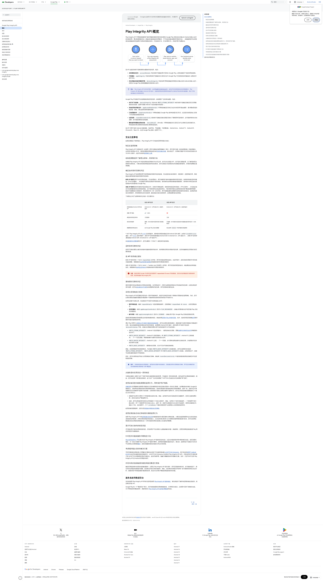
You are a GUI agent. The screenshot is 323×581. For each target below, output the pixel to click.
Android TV (127, 557)
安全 (26, 552)
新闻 (26, 557)
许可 (33, 577)
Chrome (53, 569)
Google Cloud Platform (73, 569)
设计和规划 (32, 2)
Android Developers (130, 25)
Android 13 (177, 557)
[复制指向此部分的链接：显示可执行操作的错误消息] (147, 426)
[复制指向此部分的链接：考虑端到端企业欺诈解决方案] (149, 449)
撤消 (139, 444)
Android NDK (227, 557)
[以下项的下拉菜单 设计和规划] (37, 2)
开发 (42, 2)
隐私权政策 (77, 557)
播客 (26, 563)
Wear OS (126, 549)
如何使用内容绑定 (145, 262)
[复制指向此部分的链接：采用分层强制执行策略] (144, 292)
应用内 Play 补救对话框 (169, 318)
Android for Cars (128, 554)
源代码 (26, 554)
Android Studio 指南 (229, 546)
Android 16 (177, 549)
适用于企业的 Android (30, 549)
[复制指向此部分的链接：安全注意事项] (139, 137)
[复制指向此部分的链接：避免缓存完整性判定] (142, 282)
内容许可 (138, 517)
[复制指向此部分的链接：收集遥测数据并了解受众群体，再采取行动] (159, 158)
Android (27, 546)
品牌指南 (38, 577)
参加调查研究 (276, 554)
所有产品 (85, 569)
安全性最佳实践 (161, 151)
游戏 (75, 546)
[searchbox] (11, 15)
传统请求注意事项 (132, 241)
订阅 (304, 577)
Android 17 (177, 546)
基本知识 (20, 2)
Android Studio (311, 2)
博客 (67, 2)
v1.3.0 (134, 236)
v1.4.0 (144, 234)
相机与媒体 (77, 554)
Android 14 (177, 554)
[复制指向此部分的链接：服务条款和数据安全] (145, 478)
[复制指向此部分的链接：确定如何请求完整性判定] (145, 171)
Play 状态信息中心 (131, 440)
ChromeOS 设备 (128, 552)
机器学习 (76, 549)
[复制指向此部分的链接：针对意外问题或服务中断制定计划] (152, 436)
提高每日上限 (148, 153)
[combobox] (278, 2)
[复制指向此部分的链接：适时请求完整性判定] (142, 246)
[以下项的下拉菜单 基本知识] (24, 2)
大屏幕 (126, 546)
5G (75, 560)
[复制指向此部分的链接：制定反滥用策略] (139, 146)
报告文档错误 (276, 549)
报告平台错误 (276, 546)
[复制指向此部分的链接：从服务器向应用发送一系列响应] (150, 373)
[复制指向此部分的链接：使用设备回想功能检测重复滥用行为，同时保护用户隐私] (169, 383)
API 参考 (226, 552)
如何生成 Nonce (141, 267)
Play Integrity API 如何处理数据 (158, 489)
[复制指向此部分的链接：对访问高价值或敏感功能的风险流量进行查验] (161, 463)
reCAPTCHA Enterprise (172, 452)
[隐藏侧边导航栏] (20, 578)
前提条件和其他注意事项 (151, 408)
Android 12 (177, 560)
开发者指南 (226, 549)
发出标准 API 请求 (141, 287)
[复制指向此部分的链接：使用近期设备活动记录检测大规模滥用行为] (159, 413)
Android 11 (177, 563)
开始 (316, 20)
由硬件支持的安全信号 (162, 89)
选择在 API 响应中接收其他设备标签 (147, 323)
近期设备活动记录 (147, 417)
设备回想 (128, 386)
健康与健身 (77, 552)
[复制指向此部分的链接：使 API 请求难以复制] (142, 257)
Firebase (61, 569)
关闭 (308, 20)
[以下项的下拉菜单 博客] (70, 2)
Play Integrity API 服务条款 (162, 481)
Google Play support (278, 552)
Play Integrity (19, 8)
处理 (193, 318)
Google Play (54, 2)
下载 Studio (227, 554)
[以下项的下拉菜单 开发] (46, 2)
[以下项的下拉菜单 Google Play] (60, 2)
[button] (11, 71)
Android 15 (177, 552)
